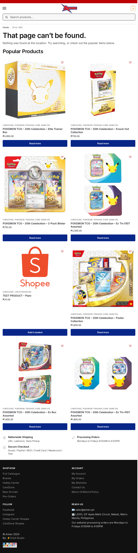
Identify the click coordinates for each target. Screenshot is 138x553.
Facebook (8, 509)
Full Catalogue (11, 473)
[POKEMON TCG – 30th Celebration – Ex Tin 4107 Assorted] (103, 373)
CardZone (8, 487)
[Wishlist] (62, 62)
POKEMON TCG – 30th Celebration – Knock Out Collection (100, 130)
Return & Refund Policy (85, 491)
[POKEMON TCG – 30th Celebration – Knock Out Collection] (103, 89)
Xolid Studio (17, 538)
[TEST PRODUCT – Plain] (35, 267)
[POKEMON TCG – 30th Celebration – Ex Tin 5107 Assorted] (103, 184)
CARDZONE (8, 125)
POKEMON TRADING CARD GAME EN (32, 125)
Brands (7, 478)
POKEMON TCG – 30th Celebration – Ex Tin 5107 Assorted (100, 225)
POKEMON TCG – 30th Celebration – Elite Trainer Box (33, 130)
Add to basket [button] (35, 332)
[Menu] (8, 8)
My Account (79, 473)
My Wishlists (79, 482)
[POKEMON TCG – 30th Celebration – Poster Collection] (103, 278)
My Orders (78, 478)
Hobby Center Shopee (16, 518)
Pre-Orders (9, 496)
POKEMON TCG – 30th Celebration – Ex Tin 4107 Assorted (100, 414)
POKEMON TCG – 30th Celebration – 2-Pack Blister (34, 223)
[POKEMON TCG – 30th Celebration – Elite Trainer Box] (35, 89)
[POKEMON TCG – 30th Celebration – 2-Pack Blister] (35, 184)
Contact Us (78, 487)
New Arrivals (10, 491)
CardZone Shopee (13, 523)
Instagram (8, 514)
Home (6, 27)
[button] (132, 8)
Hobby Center (11, 482)
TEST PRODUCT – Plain (17, 295)
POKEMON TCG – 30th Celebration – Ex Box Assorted (29, 414)
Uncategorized (23, 292)
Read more (35, 143)
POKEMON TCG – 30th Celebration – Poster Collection (97, 319)
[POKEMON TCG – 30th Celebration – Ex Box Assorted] (35, 373)
